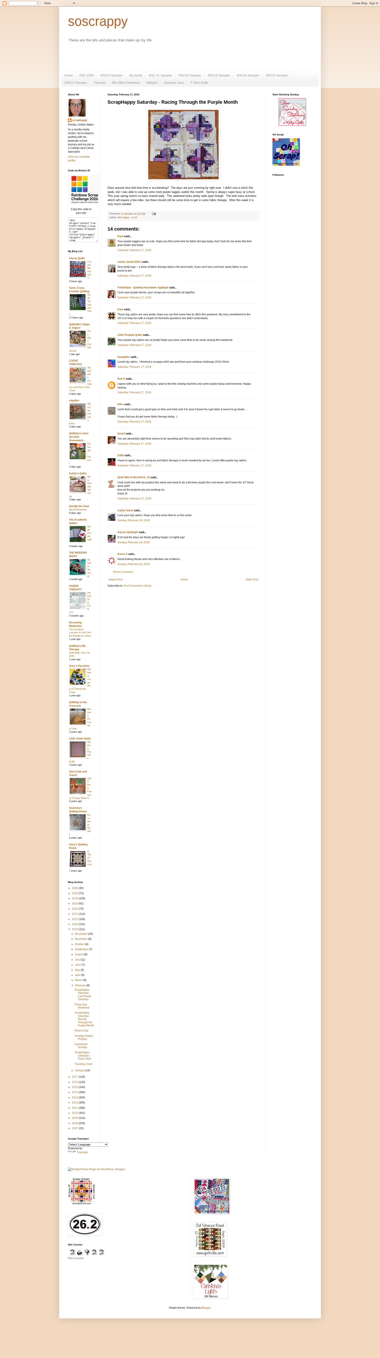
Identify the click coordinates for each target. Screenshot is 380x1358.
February (80, 985)
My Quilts (135, 75)
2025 (75, 893)
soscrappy (98, 21)
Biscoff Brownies (78, 509)
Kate (120, 309)
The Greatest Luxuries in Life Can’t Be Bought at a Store (80, 632)
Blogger (206, 1307)
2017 (75, 1076)
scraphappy (79, 120)
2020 (75, 919)
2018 (75, 929)
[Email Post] (154, 213)
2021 (75, 913)
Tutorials (100, 82)
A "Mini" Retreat (89, 858)
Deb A (121, 378)
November (81, 938)
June (78, 964)
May (78, 970)
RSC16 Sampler (248, 75)
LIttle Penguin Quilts (129, 334)
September (82, 949)
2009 (75, 1118)
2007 (75, 1128)
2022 (75, 908)
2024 (75, 898)
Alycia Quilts (77, 258)
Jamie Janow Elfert (129, 261)
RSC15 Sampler (277, 75)
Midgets (151, 82)
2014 (75, 1092)
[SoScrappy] (84, 203)
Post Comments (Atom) (137, 585)
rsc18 (134, 217)
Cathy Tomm (125, 510)
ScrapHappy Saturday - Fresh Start (83, 1055)
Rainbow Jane (174, 82)
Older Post (252, 579)
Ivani (120, 236)
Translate (82, 1152)
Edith (120, 455)
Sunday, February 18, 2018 (133, 520)
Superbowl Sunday (81, 1046)
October (80, 944)
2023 (75, 903)
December (81, 933)
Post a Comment (123, 571)
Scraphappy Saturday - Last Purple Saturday (83, 994)
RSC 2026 (86, 75)
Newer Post (115, 579)
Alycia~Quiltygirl (127, 532)
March (79, 980)
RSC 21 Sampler (160, 75)
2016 (75, 1082)
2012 (75, 1102)
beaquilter (123, 356)
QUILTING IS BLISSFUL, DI (133, 477)
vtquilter (74, 400)
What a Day (81, 1030)
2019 (75, 924)
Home (68, 75)
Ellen (120, 404)
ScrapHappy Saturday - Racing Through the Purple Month (84, 1019)
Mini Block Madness (126, 82)
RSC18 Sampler (219, 75)
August (79, 954)
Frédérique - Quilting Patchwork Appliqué (142, 287)
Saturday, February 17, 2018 (134, 250)
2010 (75, 1112)
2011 (75, 1107)
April (78, 975)
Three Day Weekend (82, 1006)
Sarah (121, 433)
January (80, 1070)
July (77, 959)
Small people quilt (89, 533)
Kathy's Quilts (78, 473)
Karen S (122, 554)
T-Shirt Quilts (199, 82)
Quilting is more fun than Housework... (79, 437)
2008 (75, 1123)
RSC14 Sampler (76, 82)
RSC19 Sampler (190, 75)
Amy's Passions (79, 665)
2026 (75, 888)
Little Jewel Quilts (80, 738)
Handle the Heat (79, 506)
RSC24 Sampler (111, 75)
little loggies (124, 217)
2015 (75, 1087)
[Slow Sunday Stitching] (292, 124)
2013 (75, 1097)
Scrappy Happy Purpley (84, 1037)
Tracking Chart (83, 1064)
